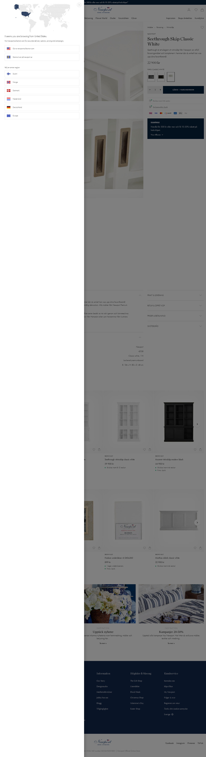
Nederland (17, 99)
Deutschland (17, 107)
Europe (15, 115)
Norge (15, 82)
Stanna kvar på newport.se (22, 57)
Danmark (16, 90)
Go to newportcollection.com (23, 48)
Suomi (15, 74)
